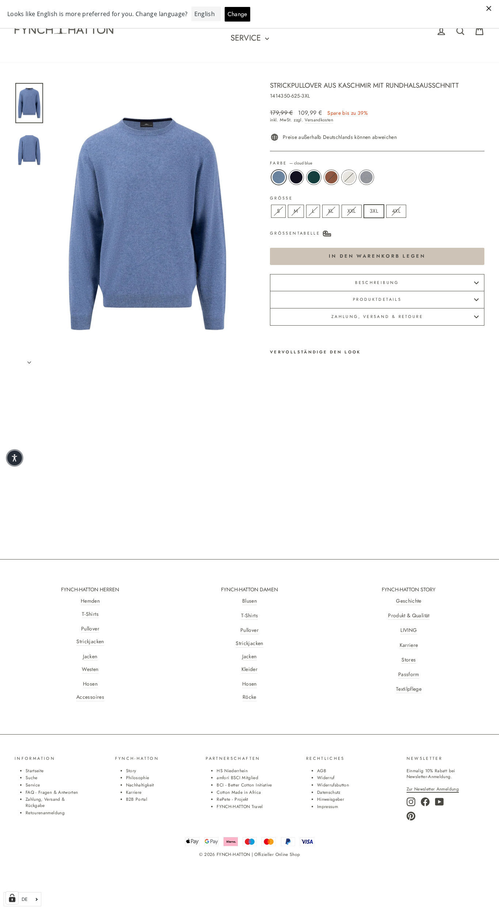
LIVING (408, 630)
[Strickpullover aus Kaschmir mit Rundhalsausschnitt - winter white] (314, 473)
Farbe (291, 163)
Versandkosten (319, 120)
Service (247, 37)
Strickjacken (90, 641)
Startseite (35, 770)
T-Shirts (90, 614)
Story (131, 770)
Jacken (90, 656)
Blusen (249, 601)
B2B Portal (137, 799)
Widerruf (326, 777)
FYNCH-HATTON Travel (240, 806)
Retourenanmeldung (45, 812)
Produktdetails (377, 299)
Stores (408, 659)
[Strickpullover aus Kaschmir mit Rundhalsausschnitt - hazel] (304, 473)
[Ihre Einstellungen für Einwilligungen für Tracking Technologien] (12, 898)
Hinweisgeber (330, 799)
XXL (351, 211)
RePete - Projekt (232, 799)
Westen (90, 669)
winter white (349, 177)
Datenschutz (328, 792)
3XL (374, 211)
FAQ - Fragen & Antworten (52, 792)
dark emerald (313, 177)
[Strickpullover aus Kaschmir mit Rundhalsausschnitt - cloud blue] (274, 473)
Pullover (90, 628)
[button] (14, 458)
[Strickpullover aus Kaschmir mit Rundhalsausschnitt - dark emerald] (294, 473)
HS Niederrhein (232, 770)
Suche (32, 777)
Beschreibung (377, 282)
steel (366, 177)
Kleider (249, 669)
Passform (408, 674)
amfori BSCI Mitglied (237, 777)
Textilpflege (409, 689)
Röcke (249, 697)
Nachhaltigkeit (140, 785)
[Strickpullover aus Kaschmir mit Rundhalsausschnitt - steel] (274, 481)
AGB (321, 770)
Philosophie (137, 777)
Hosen (90, 683)
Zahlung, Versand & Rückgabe (45, 802)
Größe (281, 198)
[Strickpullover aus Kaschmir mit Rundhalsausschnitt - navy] (284, 473)
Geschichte (409, 601)
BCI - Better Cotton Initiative (244, 785)
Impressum (327, 806)
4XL (396, 211)
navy (296, 177)
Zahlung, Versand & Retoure (377, 316)
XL (331, 211)
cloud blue (278, 177)
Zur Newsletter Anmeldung (433, 789)
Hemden (90, 601)
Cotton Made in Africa (239, 792)
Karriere (409, 645)
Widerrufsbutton (333, 785)
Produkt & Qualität (408, 615)
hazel (331, 177)
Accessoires (90, 697)
